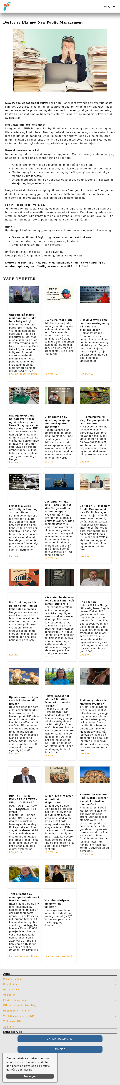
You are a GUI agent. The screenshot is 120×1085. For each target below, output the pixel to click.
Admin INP (9, 1026)
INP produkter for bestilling (19, 1005)
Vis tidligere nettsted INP (18, 1016)
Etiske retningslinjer (15, 1000)
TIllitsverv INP (12, 1021)
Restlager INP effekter (17, 1010)
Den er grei (30, 1076)
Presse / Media (12, 979)
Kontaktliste (10, 984)
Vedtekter (9, 995)
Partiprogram (11, 989)
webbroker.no (16, 1084)
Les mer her (25, 1069)
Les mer (50, 374)
